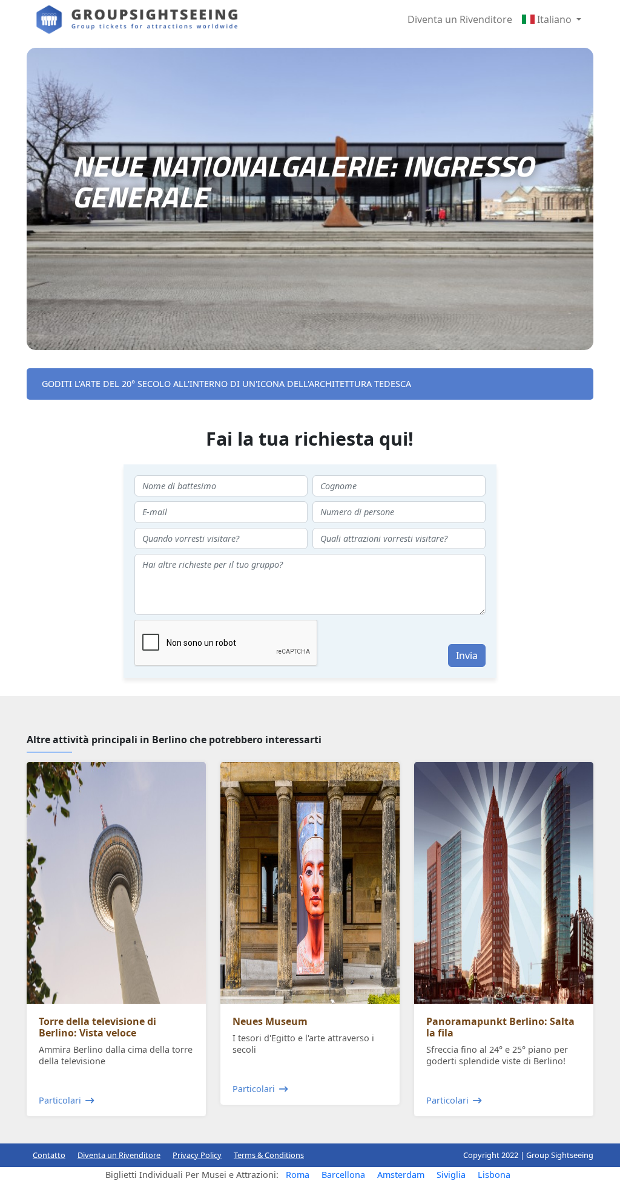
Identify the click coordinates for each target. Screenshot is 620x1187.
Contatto (49, 1155)
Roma (297, 1174)
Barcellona (343, 1174)
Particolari (60, 1100)
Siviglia (451, 1174)
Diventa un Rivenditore (459, 19)
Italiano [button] (554, 19)
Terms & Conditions (269, 1155)
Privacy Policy (197, 1155)
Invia (467, 655)
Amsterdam (400, 1174)
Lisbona (494, 1174)
